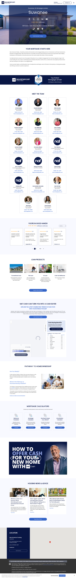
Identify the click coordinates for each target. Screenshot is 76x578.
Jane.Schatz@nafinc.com (48, 211)
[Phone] (33, 29)
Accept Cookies (62, 575)
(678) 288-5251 (19, 170)
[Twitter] (33, 19)
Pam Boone (57, 147)
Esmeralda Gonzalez (38, 186)
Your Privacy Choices (54, 575)
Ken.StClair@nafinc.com (57, 191)
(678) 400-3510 (38, 112)
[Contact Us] (38, 29)
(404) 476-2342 (18, 151)
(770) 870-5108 (57, 151)
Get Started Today (38, 36)
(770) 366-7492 (19, 131)
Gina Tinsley (57, 127)
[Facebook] (29, 19)
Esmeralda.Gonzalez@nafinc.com (38, 191)
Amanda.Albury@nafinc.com (38, 152)
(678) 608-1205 (57, 131)
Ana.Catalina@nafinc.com (19, 172)
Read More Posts (38, 519)
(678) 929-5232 (38, 170)
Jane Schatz (47, 205)
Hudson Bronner (18, 127)
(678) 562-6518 (19, 190)
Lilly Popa (28, 205)
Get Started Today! (38, 317)
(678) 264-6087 (38, 131)
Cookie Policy (25, 576)
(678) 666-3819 (48, 209)
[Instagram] (38, 19)
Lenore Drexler (18, 147)
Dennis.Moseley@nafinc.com (38, 113)
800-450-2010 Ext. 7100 (54, 561)
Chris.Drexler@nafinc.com (19, 113)
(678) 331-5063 (38, 151)
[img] (38, 458)
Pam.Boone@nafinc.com (57, 152)
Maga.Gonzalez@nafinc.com (38, 172)
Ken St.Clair (57, 186)
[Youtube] (46, 19)
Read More (13, 512)
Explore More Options (38, 290)
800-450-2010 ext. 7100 (16, 564)
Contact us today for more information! (17, 395)
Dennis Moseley (38, 108)
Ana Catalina (18, 166)
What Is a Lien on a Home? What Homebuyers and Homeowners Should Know (17, 502)
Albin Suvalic (57, 108)
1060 (40, 248)
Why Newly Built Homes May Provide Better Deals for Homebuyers (57, 500)
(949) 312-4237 (57, 170)
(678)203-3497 (59, 3)
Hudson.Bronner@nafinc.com (18, 133)
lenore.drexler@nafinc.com (18, 152)
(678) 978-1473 (19, 112)
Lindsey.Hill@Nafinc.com (18, 191)
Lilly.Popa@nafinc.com (28, 211)
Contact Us (12, 547)
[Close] (74, 575)
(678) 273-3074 (57, 112)
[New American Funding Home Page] (8, 2)
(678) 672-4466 (38, 190)
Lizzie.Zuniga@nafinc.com (57, 172)
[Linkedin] (42, 19)
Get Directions (18, 550)
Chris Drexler (18, 108)
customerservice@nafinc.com (48, 564)
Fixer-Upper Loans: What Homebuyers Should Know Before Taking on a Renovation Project (37, 501)
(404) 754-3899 (28, 209)
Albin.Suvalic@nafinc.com (57, 113)
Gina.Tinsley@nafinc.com (57, 133)
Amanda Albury (38, 147)
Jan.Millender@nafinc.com (38, 133)
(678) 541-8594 (57, 190)
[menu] (73, 2)
